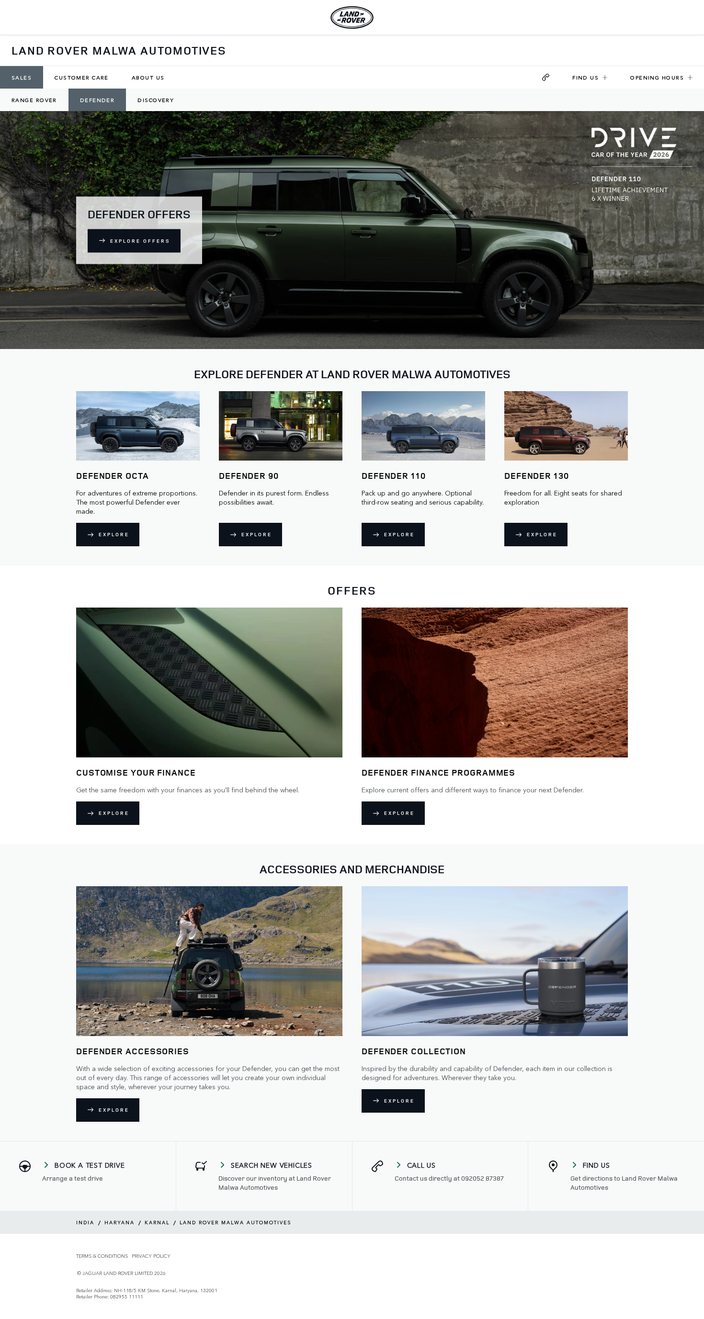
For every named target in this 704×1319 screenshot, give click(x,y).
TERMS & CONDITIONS (102, 1256)
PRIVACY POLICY (151, 1256)
